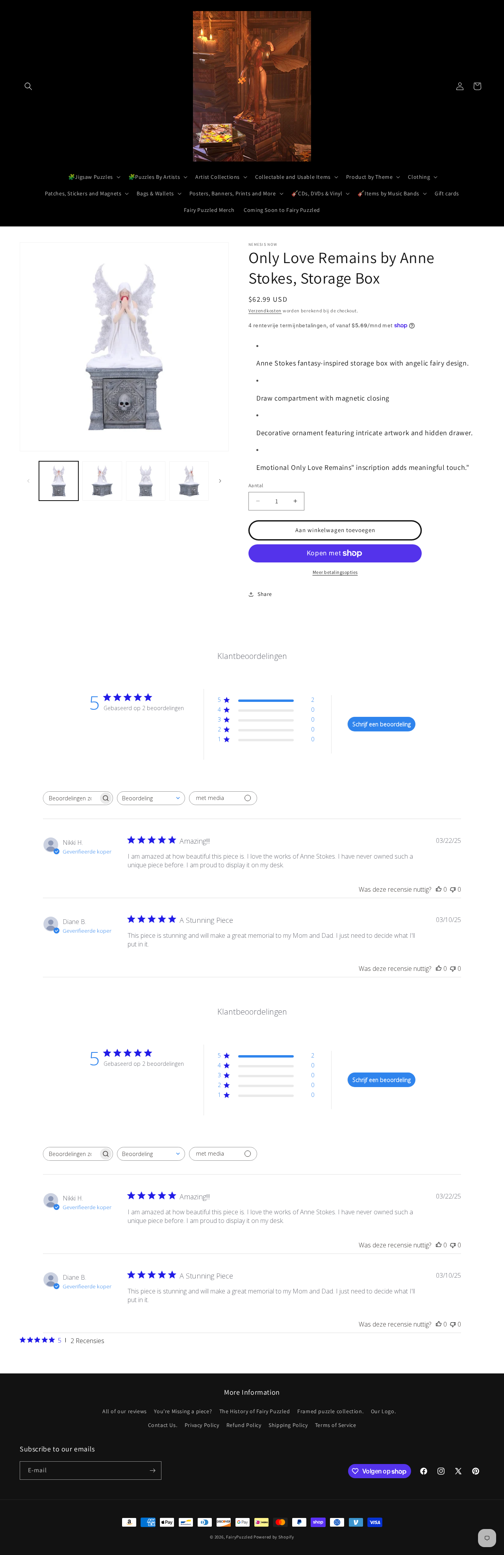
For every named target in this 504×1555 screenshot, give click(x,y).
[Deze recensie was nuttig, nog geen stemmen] (438, 889)
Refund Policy (243, 1425)
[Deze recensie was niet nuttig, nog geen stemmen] (453, 889)
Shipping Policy (288, 1425)
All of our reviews (124, 1411)
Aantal (255, 485)
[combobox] (151, 798)
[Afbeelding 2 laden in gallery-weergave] (102, 481)
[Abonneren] (152, 1470)
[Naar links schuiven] (28, 481)
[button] (28, 86)
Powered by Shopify (274, 1537)
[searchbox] (70, 798)
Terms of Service (335, 1425)
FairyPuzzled (239, 1537)
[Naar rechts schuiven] (220, 481)
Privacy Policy (202, 1425)
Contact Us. (163, 1425)
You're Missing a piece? (183, 1411)
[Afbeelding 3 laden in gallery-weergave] (145, 481)
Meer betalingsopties (335, 572)
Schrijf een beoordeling (381, 724)
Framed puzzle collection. (330, 1411)
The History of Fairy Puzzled (254, 1411)
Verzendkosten (265, 311)
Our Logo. (383, 1411)
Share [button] (265, 594)
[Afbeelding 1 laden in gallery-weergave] (58, 481)
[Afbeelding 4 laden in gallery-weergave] (189, 481)
